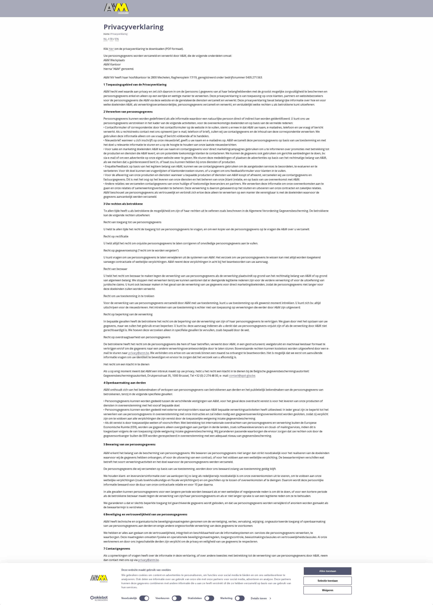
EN (117, 39)
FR (111, 39)
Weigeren (327, 590)
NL (105, 39)
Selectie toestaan (328, 580)
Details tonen (259, 598)
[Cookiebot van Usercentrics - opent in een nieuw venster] (99, 598)
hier (111, 49)
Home (106, 34)
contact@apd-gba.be (242, 375)
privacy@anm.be (138, 353)
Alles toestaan (327, 571)
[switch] (176, 598)
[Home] (116, 8)
